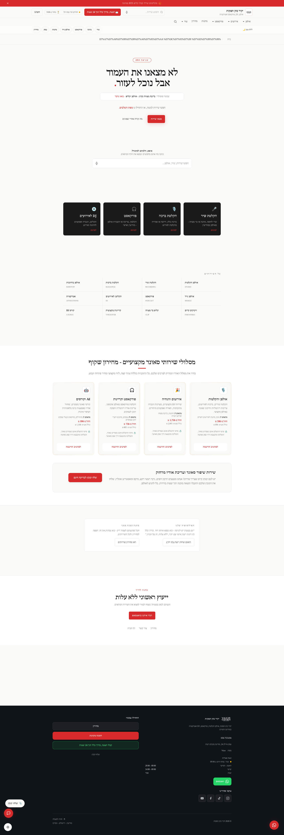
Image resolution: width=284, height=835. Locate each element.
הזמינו (37, 12)
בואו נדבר (119, 96)
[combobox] (144, 12)
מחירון (194, 21)
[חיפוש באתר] (175, 21)
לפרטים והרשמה (210, 447)
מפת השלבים (126, 107)
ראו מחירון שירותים (127, 542)
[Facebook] (210, 798)
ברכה (89, 29)
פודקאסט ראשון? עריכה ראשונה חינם (142, 3)
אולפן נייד (66, 29)
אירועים (234, 21)
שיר (98, 29)
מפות (229, 750)
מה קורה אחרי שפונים (132, 119)
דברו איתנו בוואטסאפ (142, 615)
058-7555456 (226, 738)
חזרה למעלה (57, 819)
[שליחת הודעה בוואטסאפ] (274, 825)
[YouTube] (202, 798)
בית (229, 39)
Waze (224, 750)
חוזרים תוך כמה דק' (70, 12)
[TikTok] (219, 798)
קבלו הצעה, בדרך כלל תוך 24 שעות (95, 745)
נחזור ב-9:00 (53, 12)
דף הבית (131, 628)
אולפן (248, 21)
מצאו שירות (156, 119)
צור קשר (143, 628)
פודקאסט (219, 21)
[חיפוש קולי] (126, 12)
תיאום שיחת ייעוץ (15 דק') (178, 542)
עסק (45, 29)
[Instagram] (227, 798)
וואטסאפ (220, 781)
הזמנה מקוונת (96, 735)
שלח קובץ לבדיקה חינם (85, 477)
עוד (185, 21)
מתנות (204, 21)
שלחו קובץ (96, 754)
